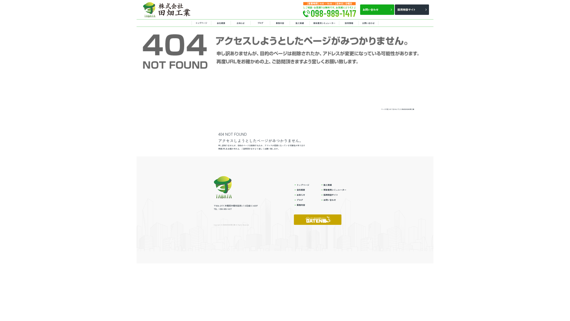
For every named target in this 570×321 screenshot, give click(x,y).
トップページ (201, 23)
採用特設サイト (349, 23)
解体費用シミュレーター (324, 23)
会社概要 (221, 23)
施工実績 (299, 23)
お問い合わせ (369, 23)
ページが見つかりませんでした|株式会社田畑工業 (397, 109)
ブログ (261, 23)
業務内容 (280, 23)
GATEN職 (317, 219)
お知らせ (241, 23)
